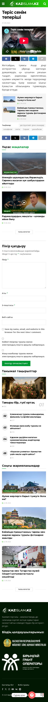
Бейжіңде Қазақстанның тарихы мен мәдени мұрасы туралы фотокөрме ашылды (31, 112)
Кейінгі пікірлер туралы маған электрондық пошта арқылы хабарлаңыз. (23, 343)
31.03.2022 (6, 23)
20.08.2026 (7, 187)
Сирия (26, 129)
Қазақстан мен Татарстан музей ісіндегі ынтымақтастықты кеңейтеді (20, 574)
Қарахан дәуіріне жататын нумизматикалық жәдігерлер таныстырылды (25, 440)
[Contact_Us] (31, 695)
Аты (5, 293)
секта (17, 129)
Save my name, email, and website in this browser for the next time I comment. (25, 330)
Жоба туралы (23, 685)
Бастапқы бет (8, 685)
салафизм (7, 129)
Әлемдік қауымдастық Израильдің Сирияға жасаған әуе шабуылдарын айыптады (23, 180)
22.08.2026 (22, 103)
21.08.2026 (7, 580)
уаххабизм (37, 129)
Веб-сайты (7, 317)
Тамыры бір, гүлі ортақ (18, 402)
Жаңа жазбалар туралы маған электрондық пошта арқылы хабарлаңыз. (23, 355)
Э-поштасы (8, 305)
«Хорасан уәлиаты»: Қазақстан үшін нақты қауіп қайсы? (25, 452)
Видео (7, 211)
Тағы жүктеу (24, 232)
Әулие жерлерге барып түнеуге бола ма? (29, 98)
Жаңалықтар (10, 172)
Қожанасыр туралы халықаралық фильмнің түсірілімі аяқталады (27, 415)
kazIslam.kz (12, 695)
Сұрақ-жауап (10, 491)
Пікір (5, 259)
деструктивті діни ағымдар (32, 125)
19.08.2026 (7, 223)
